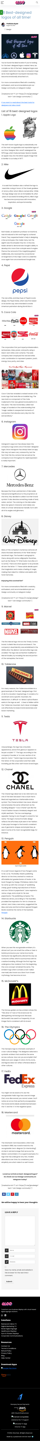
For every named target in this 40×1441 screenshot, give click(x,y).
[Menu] (2, 2)
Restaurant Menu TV (9, 1324)
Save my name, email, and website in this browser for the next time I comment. (19, 1273)
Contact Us (5, 1346)
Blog (2, 1355)
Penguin (4, 912)
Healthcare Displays (9, 1331)
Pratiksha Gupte (12, 24)
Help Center (5, 1358)
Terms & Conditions (8, 1348)
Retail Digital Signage (9, 1329)
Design (8, 29)
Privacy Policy (6, 1353)
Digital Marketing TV (9, 1326)
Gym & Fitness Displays (10, 1333)
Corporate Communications (12, 1336)
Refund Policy (6, 1351)
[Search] (37, 2)
